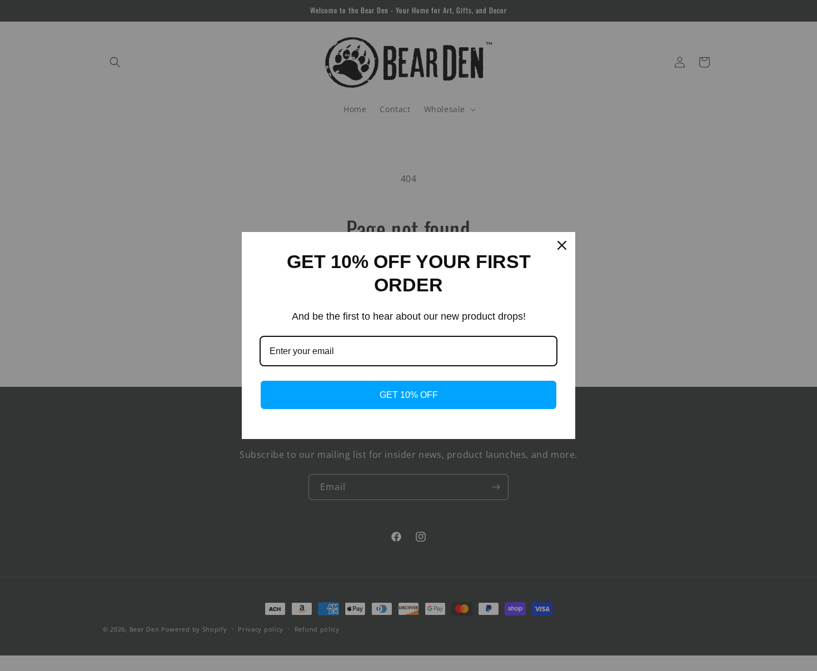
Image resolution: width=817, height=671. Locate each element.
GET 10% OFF (409, 395)
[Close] (562, 245)
